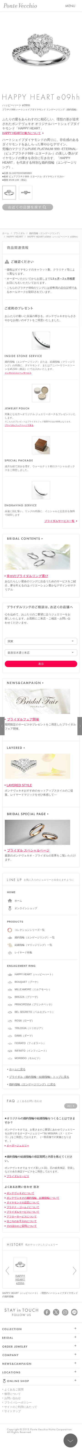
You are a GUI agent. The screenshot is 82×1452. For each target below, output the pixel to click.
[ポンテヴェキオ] (20, 5)
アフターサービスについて (22, 1216)
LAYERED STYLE (19, 785)
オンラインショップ (26, 908)
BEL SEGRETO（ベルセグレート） (35, 1012)
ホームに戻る (17, 1069)
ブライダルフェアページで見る (19, 425)
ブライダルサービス (18, 1176)
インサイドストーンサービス (18, 373)
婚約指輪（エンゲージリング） (45, 233)
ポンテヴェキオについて (20, 1193)
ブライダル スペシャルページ (28, 850)
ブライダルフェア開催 (23, 719)
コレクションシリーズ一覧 (30, 929)
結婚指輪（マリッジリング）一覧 (33, 945)
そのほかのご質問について (22, 1226)
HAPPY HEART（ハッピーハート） (34, 974)
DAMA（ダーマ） (24, 1035)
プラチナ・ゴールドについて (23, 1207)
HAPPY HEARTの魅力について (21, 133)
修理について (12, 1393)
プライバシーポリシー (18, 1402)
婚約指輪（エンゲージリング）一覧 (35, 937)
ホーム (5, 233)
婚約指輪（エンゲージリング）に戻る (32, 1084)
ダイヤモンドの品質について (23, 1202)
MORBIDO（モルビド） (28, 1058)
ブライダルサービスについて (23, 1211)
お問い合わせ (12, 1398)
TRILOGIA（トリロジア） (29, 1028)
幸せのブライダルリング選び (27, 576)
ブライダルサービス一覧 (59, 521)
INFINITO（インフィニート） (31, 1050)
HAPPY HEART (15, 236)
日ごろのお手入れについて (22, 1221)
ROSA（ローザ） (24, 1020)
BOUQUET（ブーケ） (27, 981)
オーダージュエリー (18, 1145)
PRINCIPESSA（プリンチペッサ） (34, 1004)
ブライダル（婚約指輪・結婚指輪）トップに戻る (39, 1076)
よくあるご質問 (13, 1389)
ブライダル (19, 233)
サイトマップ (12, 1411)
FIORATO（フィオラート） (30, 1043)
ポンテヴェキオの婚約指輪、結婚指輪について (33, 1198)
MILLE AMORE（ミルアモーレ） (33, 989)
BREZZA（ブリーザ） (27, 997)
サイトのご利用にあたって (20, 1406)
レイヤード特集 (23, 952)
